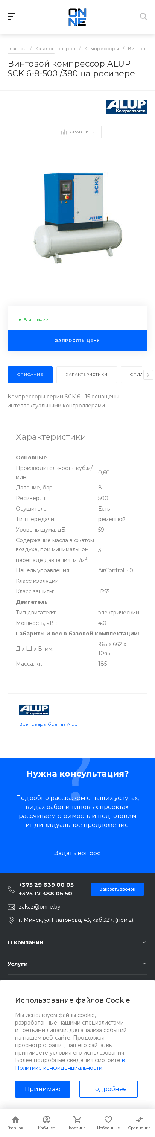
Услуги (18, 964)
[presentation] (148, 375)
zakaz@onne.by (40, 906)
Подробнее (108, 1089)
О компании (25, 942)
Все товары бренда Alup (48, 724)
